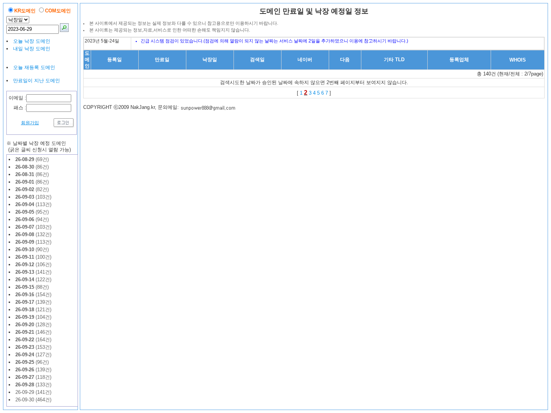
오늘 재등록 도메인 (34, 67)
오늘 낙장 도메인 (31, 41)
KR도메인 (25, 11)
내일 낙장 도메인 (31, 48)
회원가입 (30, 122)
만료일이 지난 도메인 (36, 80)
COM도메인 (58, 11)
